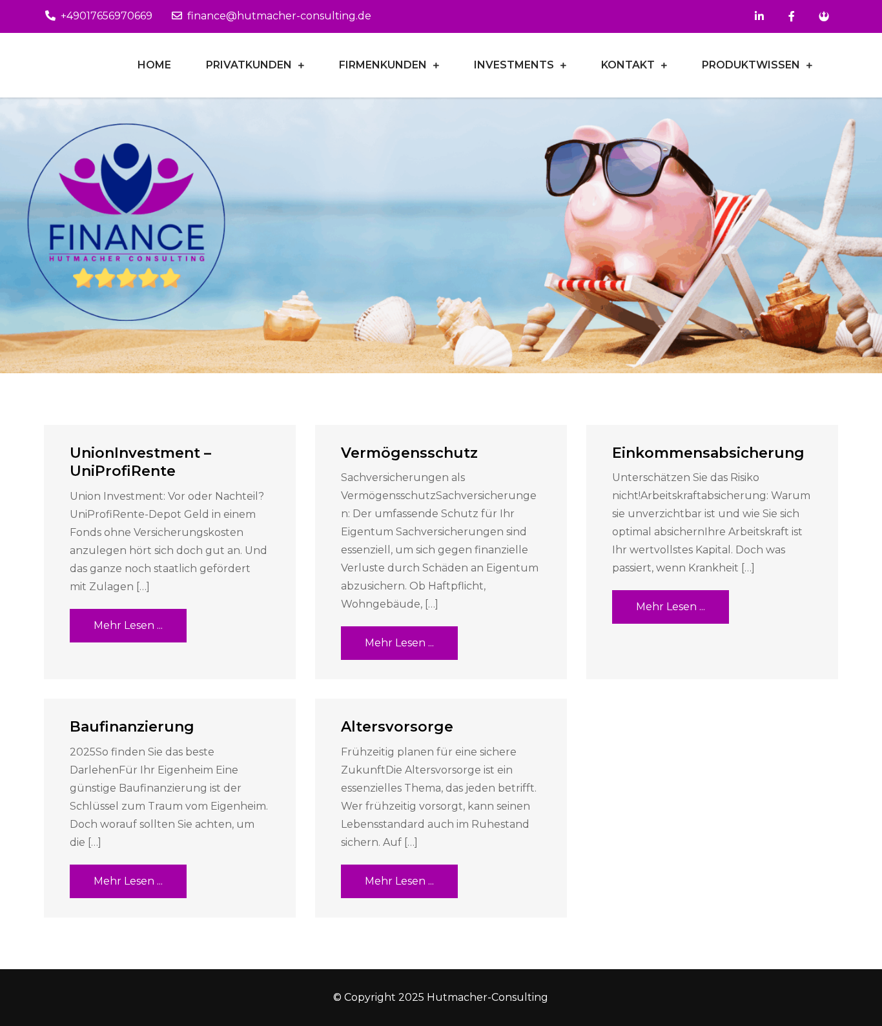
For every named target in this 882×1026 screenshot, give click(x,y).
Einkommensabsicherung (708, 453)
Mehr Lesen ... (128, 625)
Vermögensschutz (409, 453)
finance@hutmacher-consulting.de (279, 16)
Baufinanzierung (132, 726)
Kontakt (628, 65)
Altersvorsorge (397, 726)
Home (154, 65)
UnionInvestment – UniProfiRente (140, 462)
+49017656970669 (106, 16)
